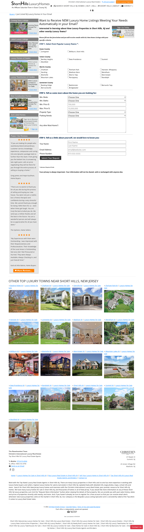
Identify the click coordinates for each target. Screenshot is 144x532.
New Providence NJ (17, 385)
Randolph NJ (47, 385)
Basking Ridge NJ (16, 285)
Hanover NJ (14, 320)
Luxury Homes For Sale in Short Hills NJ (32, 475)
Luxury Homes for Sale (61, 285)
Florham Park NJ (111, 285)
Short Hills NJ (78, 385)
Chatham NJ (46, 285)
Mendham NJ (110, 320)
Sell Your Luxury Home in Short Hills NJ (94, 475)
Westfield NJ (14, 419)
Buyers (12, 14)
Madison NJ (77, 320)
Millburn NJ (14, 351)
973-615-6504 (22, 461)
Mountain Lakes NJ (112, 351)
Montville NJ (46, 351)
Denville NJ (77, 285)
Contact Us (83, 478)
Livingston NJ (47, 320)
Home (13, 475)
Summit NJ (109, 385)
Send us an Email (17, 466)
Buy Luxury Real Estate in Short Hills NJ (63, 475)
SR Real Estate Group (57, 507)
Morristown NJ (79, 351)
